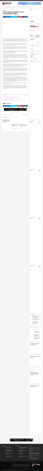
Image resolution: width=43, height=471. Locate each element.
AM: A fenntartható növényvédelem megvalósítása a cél (8, 114)
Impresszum (10, 468)
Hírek (5, 9)
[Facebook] (33, 0)
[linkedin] (25, 17)
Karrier (31, 468)
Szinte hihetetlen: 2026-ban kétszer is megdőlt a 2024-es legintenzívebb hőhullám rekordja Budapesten (7, 120)
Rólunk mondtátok (11, 0)
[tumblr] (27, 17)
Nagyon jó (32, 55)
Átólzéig (7, 9)
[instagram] (40, 0)
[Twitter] (34, 0)
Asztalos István (32, 109)
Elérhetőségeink (7, 0)
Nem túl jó (32, 56)
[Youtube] (39, 0)
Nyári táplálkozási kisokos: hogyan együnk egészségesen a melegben (23, 125)
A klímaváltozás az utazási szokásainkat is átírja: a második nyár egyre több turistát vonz (13, 100)
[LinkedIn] (38, 0)
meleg (10, 103)
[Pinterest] (37, 0)
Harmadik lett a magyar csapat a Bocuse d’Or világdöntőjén (23, 114)
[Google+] (35, 0)
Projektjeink (33, 468)
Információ (15, 0)
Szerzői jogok (24, 468)
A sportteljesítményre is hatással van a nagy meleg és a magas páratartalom (15, 125)
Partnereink (17, 0)
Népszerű (31, 327)
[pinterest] (23, 17)
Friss (33, 327)
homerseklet (6, 103)
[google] (19, 17)
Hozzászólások (36, 327)
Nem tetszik (32, 57)
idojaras (8, 103)
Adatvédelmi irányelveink (20, 468)
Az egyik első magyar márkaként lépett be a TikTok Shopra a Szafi (11, 97)
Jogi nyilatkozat (15, 468)
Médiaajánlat (12, 468)
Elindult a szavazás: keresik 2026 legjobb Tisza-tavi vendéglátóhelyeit (11, 96)
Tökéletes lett (32, 54)
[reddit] (21, 17)
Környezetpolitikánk (28, 468)
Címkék (39, 327)
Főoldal (3, 9)
